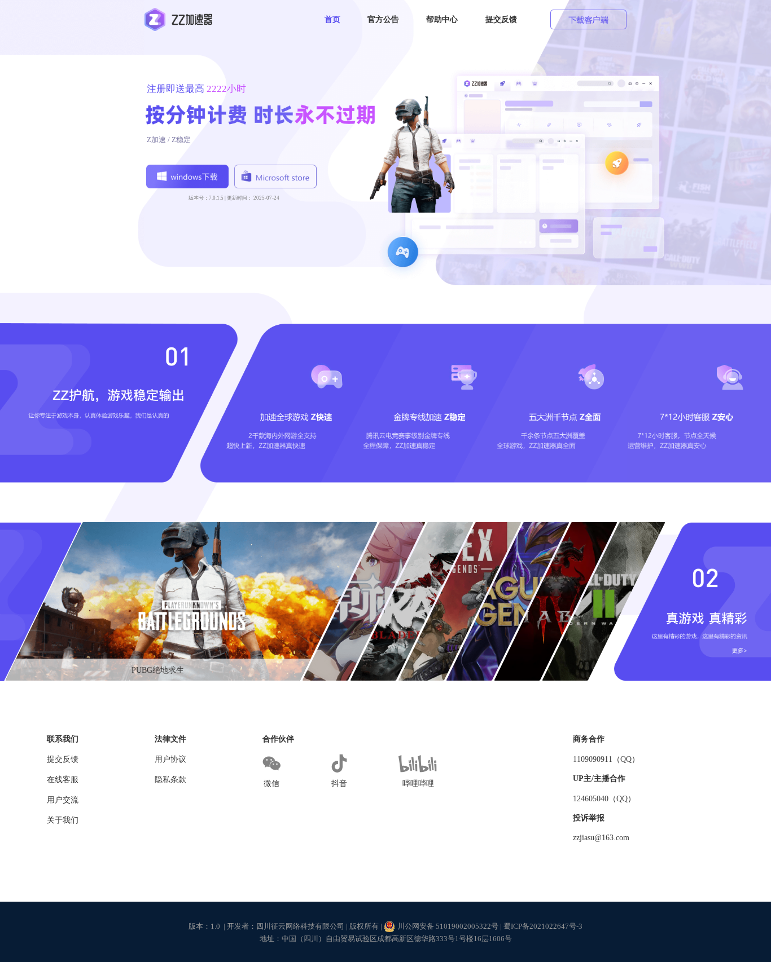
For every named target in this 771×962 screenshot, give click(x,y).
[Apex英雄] (459, 601)
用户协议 (170, 759)
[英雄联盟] (507, 601)
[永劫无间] (412, 601)
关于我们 (62, 820)
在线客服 (62, 779)
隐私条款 (170, 779)
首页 (332, 19)
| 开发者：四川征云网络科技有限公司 (284, 926)
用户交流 (62, 800)
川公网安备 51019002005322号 (447, 926)
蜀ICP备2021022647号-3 (542, 926)
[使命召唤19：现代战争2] (603, 601)
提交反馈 (501, 19)
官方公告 (383, 19)
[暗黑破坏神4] (555, 601)
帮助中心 (442, 19)
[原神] (364, 601)
